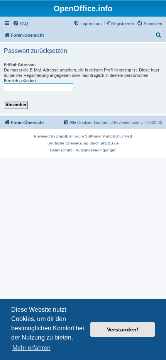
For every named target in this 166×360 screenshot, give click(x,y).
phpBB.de (110, 143)
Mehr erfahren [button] (31, 348)
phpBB (62, 136)
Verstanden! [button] (123, 329)
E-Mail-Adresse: (20, 64)
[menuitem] (20, 23)
